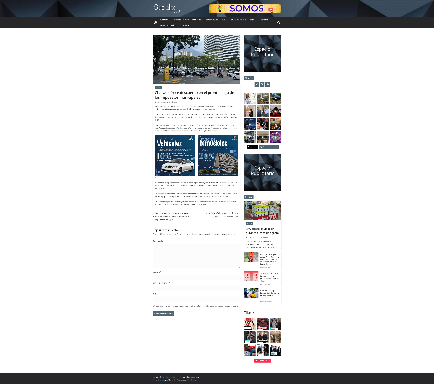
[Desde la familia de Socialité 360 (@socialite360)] (250, 124)
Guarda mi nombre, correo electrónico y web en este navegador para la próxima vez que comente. (197, 306)
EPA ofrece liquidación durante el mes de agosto (262, 231)
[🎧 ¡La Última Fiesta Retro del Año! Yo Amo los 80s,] (275, 137)
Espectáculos (212, 20)
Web (154, 294)
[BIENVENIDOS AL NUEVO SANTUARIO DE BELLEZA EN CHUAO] (250, 98)
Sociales (253, 20)
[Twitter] (257, 84)
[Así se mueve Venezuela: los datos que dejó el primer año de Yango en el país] (251, 279)
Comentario (158, 241)
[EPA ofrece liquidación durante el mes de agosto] (262, 210)
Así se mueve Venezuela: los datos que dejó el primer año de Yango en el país (269, 277)
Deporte (264, 20)
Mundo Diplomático (168, 25)
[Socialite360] (155, 22)
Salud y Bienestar (238, 20)
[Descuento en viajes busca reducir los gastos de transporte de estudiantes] (251, 296)
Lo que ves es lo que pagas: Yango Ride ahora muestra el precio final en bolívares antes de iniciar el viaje (269, 259)
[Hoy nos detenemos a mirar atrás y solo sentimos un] (275, 111)
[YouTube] (267, 84)
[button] (250, 324)
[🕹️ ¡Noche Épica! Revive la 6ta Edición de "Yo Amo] (275, 124)
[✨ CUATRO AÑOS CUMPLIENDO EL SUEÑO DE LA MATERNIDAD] (250, 111)
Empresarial (165, 20)
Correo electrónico (161, 283)
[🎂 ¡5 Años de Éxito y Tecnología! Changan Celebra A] (250, 137)
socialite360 (173, 102)
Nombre (157, 272)
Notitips (249, 224)
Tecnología (197, 20)
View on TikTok (264, 361)
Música (225, 20)
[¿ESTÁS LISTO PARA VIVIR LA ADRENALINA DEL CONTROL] (275, 98)
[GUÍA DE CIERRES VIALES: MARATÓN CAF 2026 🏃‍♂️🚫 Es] (262, 98)
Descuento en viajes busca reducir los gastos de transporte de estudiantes (269, 294)
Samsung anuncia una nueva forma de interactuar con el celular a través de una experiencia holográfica (172, 216)
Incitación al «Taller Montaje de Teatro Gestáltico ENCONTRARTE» (221, 215)
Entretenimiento (181, 20)
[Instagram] (262, 84)
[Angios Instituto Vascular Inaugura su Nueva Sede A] (262, 111)
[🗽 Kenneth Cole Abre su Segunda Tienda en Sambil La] (262, 137)
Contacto (185, 25)
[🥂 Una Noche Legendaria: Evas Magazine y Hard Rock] (262, 124)
